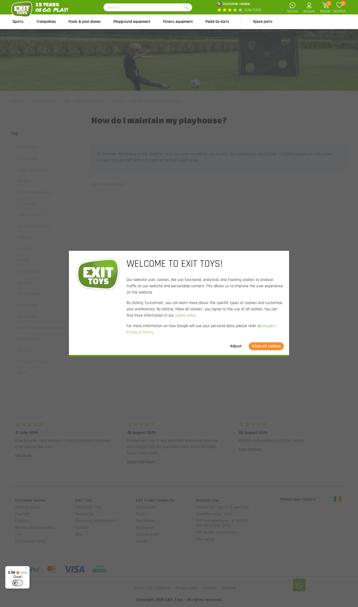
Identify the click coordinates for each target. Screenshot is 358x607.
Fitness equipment (178, 21)
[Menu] (26, 569)
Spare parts (263, 21)
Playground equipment (131, 21)
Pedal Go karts (217, 21)
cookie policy (185, 315)
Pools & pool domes (85, 21)
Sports (18, 21)
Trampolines (46, 21)
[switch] (17, 583)
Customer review (236, 3)
